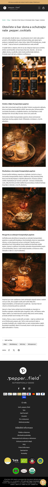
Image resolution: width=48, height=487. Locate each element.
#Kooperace (32, 344)
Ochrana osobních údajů (24, 441)
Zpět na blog (8, 340)
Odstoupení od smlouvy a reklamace (24, 438)
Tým (24, 410)
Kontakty (24, 453)
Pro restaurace (24, 419)
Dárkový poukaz (24, 422)
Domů (3, 20)
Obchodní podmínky (24, 435)
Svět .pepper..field (24, 407)
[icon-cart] (43, 8)
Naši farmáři (24, 413)
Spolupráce (24, 450)
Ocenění (24, 416)
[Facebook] (18, 388)
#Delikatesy (13, 344)
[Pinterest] (24, 388)
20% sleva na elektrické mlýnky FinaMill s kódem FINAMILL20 (24, 2)
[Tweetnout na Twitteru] (13, 350)
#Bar (5, 344)
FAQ (24, 444)
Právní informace (24, 447)
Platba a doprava (24, 432)
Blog (8, 20)
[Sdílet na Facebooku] (8, 350)
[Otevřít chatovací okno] (43, 482)
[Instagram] (29, 388)
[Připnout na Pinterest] (18, 350)
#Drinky (22, 344)
